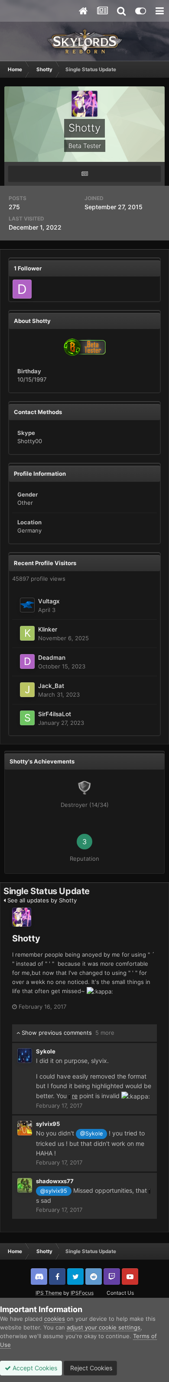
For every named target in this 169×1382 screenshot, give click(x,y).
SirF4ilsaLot (54, 714)
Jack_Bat (51, 685)
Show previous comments (67, 1032)
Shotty (26, 938)
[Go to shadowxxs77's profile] (24, 1185)
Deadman (51, 657)
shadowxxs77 (55, 1181)
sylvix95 (48, 1123)
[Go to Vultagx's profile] (27, 605)
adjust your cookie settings (103, 1327)
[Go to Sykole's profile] (24, 1055)
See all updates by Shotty (41, 900)
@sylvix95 (53, 1191)
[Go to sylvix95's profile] (24, 1128)
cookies (54, 1318)
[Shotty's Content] (84, 173)
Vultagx (49, 601)
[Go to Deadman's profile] (22, 289)
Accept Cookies (34, 1368)
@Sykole (91, 1133)
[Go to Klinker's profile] (27, 633)
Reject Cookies (90, 1368)
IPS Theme (49, 1293)
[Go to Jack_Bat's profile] (27, 689)
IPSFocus (82, 1293)
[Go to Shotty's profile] (21, 917)
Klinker (47, 629)
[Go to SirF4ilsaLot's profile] (27, 718)
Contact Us (120, 1293)
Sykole (45, 1051)
